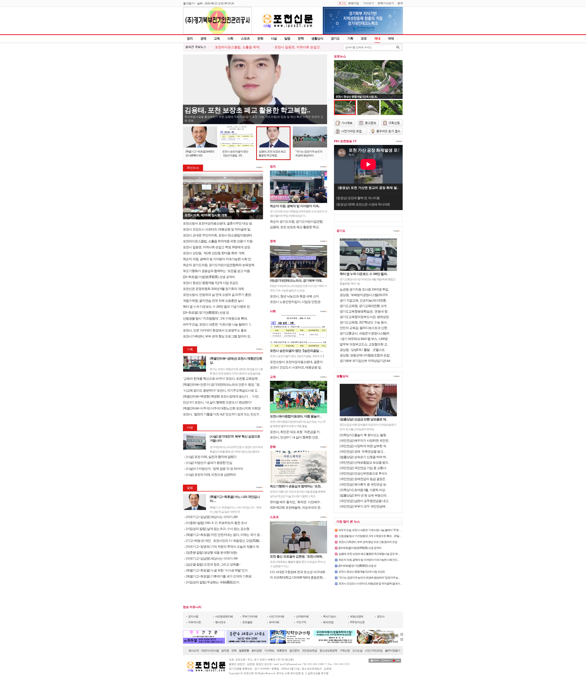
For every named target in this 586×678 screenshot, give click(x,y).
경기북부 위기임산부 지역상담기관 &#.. (365, 361)
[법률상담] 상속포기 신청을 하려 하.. (363, 457)
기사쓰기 (368, 3)
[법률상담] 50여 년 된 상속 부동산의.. (364, 495)
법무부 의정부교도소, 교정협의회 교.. (364, 344)
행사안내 (220, 622)
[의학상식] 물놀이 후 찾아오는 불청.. (363, 435)
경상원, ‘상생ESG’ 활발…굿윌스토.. (363, 350)
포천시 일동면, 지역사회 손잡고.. (298, 47)
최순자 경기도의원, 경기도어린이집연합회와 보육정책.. (219, 265)
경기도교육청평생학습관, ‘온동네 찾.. (364, 311)
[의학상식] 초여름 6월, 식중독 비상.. (363, 490)
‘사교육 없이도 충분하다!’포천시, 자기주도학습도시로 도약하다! (225, 390)
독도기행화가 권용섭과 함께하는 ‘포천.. (296, 486)
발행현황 (244, 650)
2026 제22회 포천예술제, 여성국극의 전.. (296, 507)
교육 (217, 38)
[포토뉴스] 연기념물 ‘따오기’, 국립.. (355, 96)
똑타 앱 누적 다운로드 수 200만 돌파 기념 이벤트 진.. (217, 306)
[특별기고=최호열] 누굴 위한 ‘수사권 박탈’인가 (216, 570)
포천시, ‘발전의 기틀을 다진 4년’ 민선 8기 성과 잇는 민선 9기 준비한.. (227, 414)
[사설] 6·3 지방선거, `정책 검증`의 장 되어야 (214, 468)
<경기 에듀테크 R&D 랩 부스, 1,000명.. (364, 339)
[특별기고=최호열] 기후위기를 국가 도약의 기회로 (219, 576)
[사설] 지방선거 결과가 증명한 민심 (209, 462)
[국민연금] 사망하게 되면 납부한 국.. (363, 446)
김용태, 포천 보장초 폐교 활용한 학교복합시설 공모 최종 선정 (372, 553)
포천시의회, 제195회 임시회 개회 (205, 215)
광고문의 (294, 650)
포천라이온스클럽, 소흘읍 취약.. (238, 47)
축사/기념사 (329, 616)
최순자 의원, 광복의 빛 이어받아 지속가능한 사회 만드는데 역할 (373, 559)
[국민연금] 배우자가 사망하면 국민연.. (365, 440)
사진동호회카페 (224, 616)
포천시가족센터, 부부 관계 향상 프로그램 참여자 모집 (368, 542)
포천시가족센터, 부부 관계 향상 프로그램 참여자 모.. (217, 336)
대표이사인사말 (210, 650)
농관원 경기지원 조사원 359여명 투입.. (365, 289)
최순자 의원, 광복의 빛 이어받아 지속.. (295, 206)
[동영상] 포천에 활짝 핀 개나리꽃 (358, 198)
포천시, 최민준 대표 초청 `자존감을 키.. (295, 432)
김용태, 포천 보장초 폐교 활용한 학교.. (295, 227)
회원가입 (353, 3)
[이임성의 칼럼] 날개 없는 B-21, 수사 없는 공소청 (217, 529)
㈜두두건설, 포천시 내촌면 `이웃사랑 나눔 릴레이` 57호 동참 (371, 530)
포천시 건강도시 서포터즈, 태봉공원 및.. (296, 367)
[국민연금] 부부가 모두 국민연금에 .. (363, 506)
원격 (400, 3)
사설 (274, 38)
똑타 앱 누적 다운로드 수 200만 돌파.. (364, 274)
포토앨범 (247, 622)
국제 (391, 38)
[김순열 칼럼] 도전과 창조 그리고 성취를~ (213, 564)
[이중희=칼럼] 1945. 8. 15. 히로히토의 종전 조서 (216, 523)
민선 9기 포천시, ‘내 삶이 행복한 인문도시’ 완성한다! (217, 402)
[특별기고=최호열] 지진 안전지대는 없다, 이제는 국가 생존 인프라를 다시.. (234, 535)
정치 (190, 38)
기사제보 (269, 650)
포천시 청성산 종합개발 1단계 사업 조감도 (210, 283)
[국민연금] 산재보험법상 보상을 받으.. (365, 462)
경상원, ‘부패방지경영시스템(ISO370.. (364, 295)
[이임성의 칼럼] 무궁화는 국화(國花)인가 (212, 582)
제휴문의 (282, 650)
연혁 (233, 650)
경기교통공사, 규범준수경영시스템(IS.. (365, 333)
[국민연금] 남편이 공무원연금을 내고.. (365, 501)
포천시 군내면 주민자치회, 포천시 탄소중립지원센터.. (218, 235)
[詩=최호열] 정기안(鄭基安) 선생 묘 (206, 312)
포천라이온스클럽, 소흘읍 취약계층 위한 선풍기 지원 (217, 241)
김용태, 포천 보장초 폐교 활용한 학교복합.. (247, 110)
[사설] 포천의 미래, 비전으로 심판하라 (211, 474)
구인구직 (301, 622)
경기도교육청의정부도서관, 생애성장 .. (365, 317)
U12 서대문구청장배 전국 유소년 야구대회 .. (298, 572)
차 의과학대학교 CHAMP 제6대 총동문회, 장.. (299, 577)
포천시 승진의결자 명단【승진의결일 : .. (296, 350)
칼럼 (287, 38)
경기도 (335, 38)
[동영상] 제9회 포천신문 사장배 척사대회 (363, 204)
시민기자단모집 (374, 650)
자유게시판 (194, 622)
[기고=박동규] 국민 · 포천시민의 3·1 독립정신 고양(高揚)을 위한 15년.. (231, 540)
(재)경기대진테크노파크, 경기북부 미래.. (296, 280)
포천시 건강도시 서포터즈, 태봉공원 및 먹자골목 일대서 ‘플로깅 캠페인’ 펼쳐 (380, 583)
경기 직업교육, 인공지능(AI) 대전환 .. (364, 300)
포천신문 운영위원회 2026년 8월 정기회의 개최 (213, 289)
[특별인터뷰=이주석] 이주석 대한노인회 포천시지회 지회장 (221, 408)
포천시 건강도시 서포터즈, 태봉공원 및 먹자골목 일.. (217, 229)
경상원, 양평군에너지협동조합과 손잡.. (365, 355)
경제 (203, 38)
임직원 (225, 650)
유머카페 (274, 622)
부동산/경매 (356, 616)
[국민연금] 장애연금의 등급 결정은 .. (363, 479)
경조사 (380, 616)
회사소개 (194, 650)
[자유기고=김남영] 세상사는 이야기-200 (211, 517)
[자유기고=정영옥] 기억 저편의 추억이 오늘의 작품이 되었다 (225, 546)
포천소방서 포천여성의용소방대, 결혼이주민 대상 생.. (218, 223)
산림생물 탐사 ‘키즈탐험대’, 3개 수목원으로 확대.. (215, 318)
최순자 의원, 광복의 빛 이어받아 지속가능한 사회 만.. (217, 259)
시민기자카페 (276, 616)
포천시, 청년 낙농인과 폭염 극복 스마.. (295, 296)
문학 (301, 38)
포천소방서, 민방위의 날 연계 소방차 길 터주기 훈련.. (217, 294)
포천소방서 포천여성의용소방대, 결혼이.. (297, 362)
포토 (364, 38)
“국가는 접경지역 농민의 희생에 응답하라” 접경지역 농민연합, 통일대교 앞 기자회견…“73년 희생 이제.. (394, 577)
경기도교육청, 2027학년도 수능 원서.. (364, 322)
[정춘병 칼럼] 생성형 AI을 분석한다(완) (211, 552)
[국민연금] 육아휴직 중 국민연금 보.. (363, 484)
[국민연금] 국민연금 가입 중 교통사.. (363, 468)
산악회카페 (302, 616)
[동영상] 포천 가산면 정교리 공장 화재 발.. (368, 188)
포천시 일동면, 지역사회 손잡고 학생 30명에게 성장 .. (217, 247)
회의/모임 (328, 622)
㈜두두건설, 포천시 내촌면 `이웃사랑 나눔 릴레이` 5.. (217, 324)
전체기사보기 (385, 3)
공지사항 (193, 616)
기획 (350, 38)
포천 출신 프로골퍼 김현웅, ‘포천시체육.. (296, 556)
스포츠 (245, 38)
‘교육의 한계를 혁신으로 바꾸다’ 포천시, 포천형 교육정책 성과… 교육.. (229, 378)
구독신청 (345, 650)
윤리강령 (257, 650)
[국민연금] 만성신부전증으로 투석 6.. (364, 473)
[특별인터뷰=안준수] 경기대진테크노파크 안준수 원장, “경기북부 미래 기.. (231, 384)
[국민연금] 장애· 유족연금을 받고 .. (362, 451)
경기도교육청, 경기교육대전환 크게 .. (364, 306)
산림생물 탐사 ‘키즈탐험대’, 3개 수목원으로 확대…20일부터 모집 (374, 536)
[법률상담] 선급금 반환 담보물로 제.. (363, 419)
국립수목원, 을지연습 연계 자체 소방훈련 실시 (213, 300)
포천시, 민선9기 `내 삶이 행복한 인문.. (294, 437)
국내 (377, 38)
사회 (230, 38)
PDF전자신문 (357, 622)
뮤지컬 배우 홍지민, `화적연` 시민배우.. (295, 502)
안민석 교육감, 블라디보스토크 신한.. (364, 328)
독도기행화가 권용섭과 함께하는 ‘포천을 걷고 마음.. (217, 271)
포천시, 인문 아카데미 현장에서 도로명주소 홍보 (215, 330)
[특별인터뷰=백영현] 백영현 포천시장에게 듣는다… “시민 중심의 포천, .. (230, 396)
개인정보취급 (309, 650)
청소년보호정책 (328, 650)
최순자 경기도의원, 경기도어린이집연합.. (297, 221)
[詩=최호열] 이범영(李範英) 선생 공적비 (209, 277)
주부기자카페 (249, 616)
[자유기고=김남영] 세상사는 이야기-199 (211, 558)
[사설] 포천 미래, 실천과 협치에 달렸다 (211, 457)
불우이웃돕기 (392, 650)
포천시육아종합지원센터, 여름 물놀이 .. (296, 416)
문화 (260, 38)
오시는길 (357, 650)
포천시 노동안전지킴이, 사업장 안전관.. (296, 302)
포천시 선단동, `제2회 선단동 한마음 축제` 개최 (213, 253)
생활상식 (317, 38)
